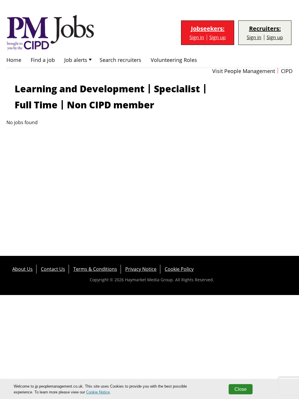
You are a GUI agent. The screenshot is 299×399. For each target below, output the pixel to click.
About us (22, 269)
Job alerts (75, 60)
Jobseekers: (208, 28)
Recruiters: (265, 28)
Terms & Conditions (95, 269)
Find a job (43, 60)
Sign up (217, 37)
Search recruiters (120, 60)
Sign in (197, 37)
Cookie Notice (98, 392)
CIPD (287, 71)
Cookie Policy (179, 269)
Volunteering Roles (174, 60)
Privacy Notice (141, 269)
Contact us (53, 269)
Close (240, 389)
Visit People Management (243, 71)
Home (13, 60)
